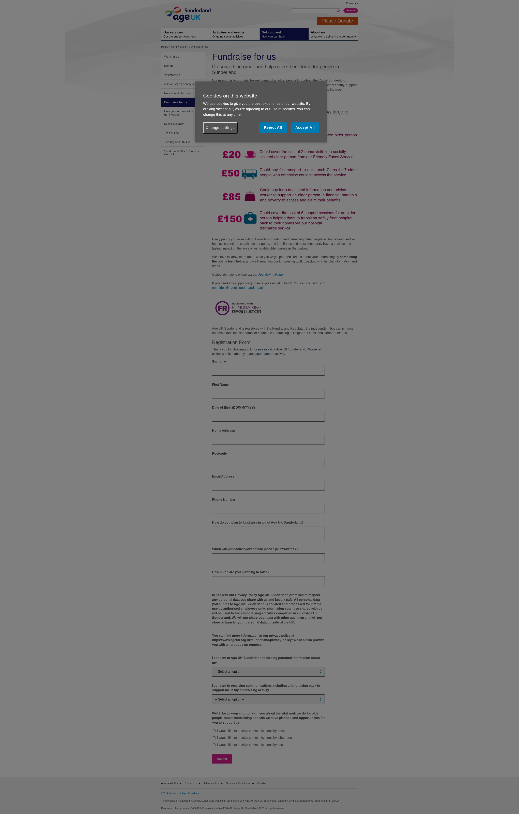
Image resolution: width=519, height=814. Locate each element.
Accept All (305, 127)
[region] (261, 111)
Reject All (273, 127)
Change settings (220, 128)
